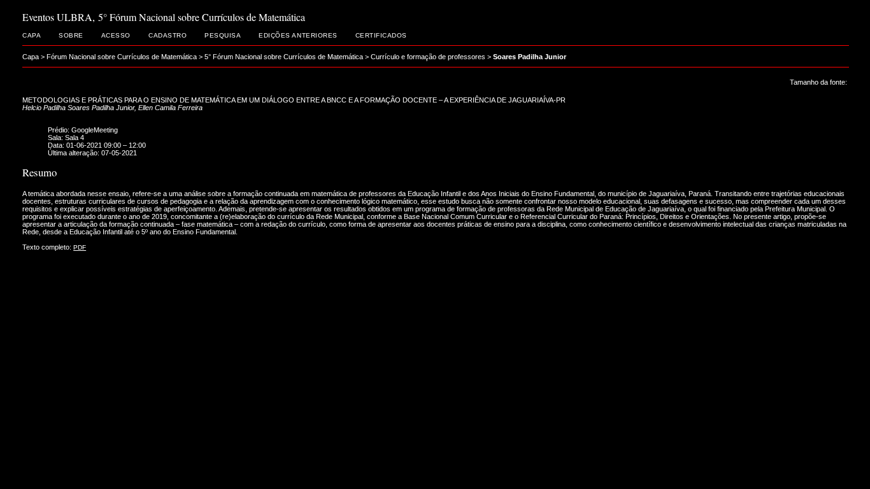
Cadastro (167, 35)
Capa (31, 35)
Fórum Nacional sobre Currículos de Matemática (121, 56)
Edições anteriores (298, 35)
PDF (79, 247)
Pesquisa (222, 35)
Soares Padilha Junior (529, 56)
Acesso (116, 35)
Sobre (71, 35)
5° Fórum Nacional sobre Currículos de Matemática (283, 56)
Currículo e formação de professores (428, 56)
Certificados (381, 35)
